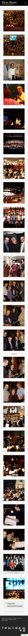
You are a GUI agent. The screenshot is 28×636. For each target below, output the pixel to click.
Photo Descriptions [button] (15, 604)
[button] (25, 3)
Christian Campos (12, 619)
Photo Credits (5, 620)
